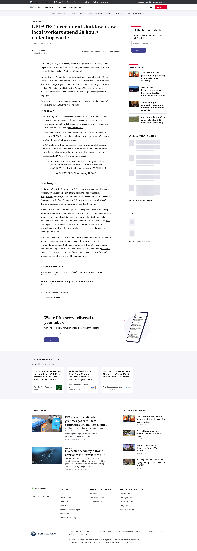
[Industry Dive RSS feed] (48, 496)
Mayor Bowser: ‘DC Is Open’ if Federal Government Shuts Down (71, 272)
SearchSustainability (106, 2)
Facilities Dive (60, 2)
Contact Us (64, 502)
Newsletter (64, 505)
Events (64, 7)
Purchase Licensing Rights (70, 509)
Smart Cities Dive (84, 2)
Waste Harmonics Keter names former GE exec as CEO (149, 434)
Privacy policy (73, 542)
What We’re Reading (68, 517)
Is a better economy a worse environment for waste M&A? (85, 453)
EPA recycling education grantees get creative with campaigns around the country (86, 421)
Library (57, 7)
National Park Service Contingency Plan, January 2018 (67, 281)
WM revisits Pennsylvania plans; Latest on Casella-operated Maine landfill (153, 91)
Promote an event (143, 241)
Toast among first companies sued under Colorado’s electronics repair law (152, 106)
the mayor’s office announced (63, 139)
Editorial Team (65, 498)
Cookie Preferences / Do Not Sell (121, 542)
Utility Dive (95, 2)
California (78, 200)
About (62, 494)
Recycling (98, 13)
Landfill (90, 13)
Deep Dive (49, 7)
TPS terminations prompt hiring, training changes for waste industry (153, 76)
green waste (105, 248)
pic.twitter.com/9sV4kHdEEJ (92, 168)
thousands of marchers (50, 91)
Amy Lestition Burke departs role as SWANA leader (147, 448)
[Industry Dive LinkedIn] (33, 496)
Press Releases (75, 7)
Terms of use (86, 542)
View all (132, 200)
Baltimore (67, 200)
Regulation (61, 13)
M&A (53, 13)
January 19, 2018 (88, 173)
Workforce (72, 13)
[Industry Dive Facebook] (38, 496)
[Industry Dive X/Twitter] (43, 496)
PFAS (128, 13)
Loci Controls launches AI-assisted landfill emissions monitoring (153, 120)
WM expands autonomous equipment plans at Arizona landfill (150, 462)
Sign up (163, 7)
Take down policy (100, 542)
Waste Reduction (138, 13)
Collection (82, 13)
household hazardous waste (75, 255)
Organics (108, 13)
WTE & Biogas (119, 13)
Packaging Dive (71, 2)
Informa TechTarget (108, 531)
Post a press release (144, 200)
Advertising (94, 494)
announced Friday (76, 127)
